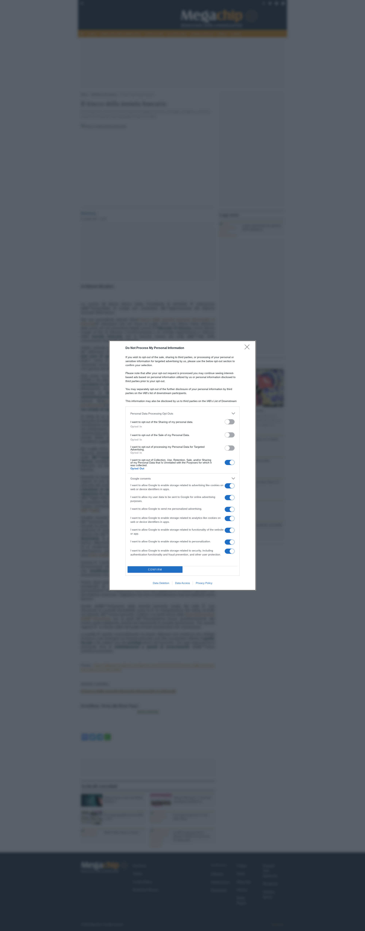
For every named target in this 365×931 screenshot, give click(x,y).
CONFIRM (155, 569)
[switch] (230, 421)
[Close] (248, 348)
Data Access (182, 583)
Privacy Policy (204, 583)
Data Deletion (161, 583)
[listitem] (182, 413)
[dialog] (182, 465)
